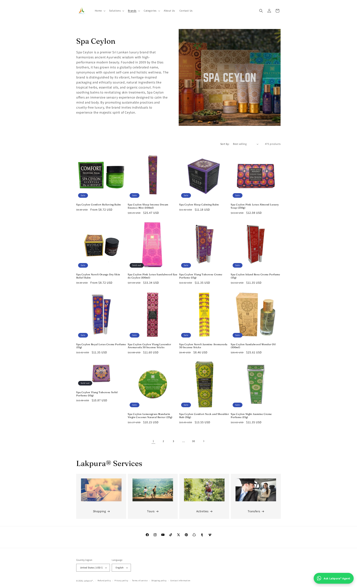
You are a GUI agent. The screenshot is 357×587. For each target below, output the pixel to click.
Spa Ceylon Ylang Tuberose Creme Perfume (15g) (200, 276)
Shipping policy (159, 580)
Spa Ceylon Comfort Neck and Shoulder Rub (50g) (204, 415)
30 (193, 441)
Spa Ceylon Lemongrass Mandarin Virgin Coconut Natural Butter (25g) (150, 415)
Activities (202, 511)
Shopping (99, 511)
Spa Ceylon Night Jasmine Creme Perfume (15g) (251, 415)
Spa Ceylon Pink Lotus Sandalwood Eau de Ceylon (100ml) (152, 276)
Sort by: (224, 144)
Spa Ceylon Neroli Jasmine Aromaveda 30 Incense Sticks (203, 346)
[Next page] (204, 441)
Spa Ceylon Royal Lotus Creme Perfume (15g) (101, 346)
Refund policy (104, 580)
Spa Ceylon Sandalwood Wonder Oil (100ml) (253, 346)
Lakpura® (88, 580)
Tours (151, 511)
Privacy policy (121, 580)
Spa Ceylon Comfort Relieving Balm (98, 204)
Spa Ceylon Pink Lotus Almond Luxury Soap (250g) (255, 206)
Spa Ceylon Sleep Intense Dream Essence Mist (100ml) (148, 206)
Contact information (180, 580)
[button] (100, 10)
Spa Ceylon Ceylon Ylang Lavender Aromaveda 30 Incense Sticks (149, 346)
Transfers (254, 511)
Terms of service (140, 580)
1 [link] (153, 441)
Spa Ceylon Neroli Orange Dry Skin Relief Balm (98, 276)
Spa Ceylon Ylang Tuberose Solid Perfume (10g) (97, 394)
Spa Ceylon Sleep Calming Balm (199, 204)
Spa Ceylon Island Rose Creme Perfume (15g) (255, 276)
